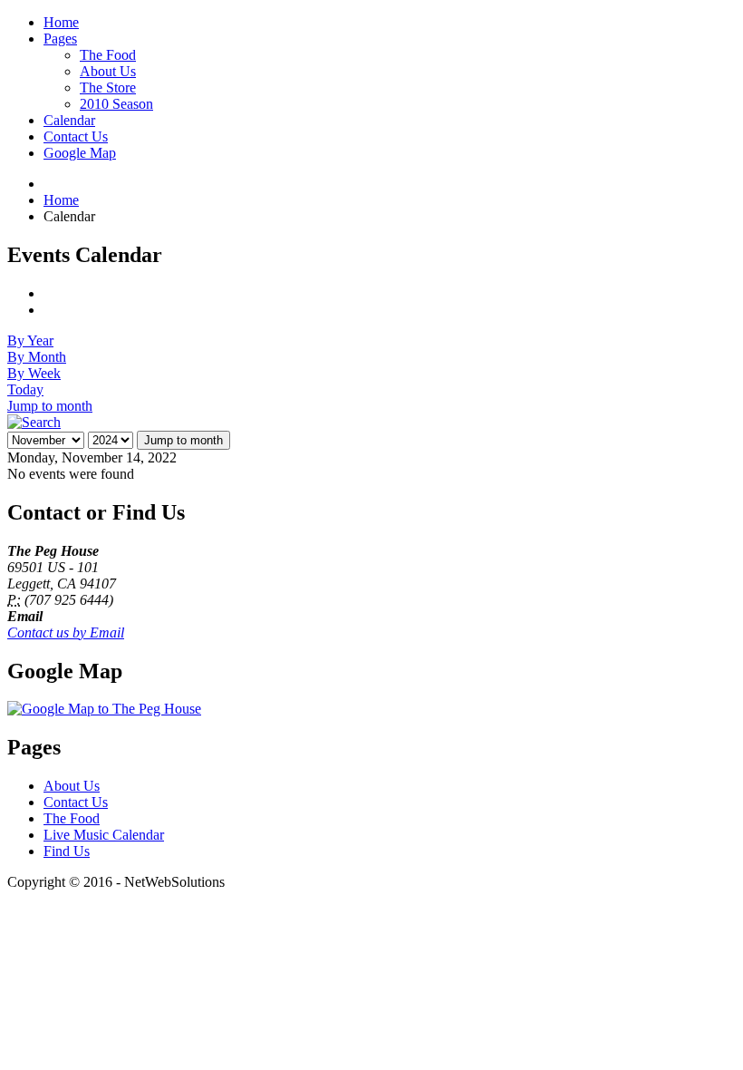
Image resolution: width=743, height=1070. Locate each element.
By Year (30, 340)
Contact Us (75, 802)
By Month (36, 357)
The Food (71, 818)
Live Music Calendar (103, 834)
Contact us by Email (65, 632)
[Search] (34, 422)
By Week (34, 373)
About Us (71, 785)
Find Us (66, 851)
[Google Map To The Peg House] (104, 708)
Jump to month (49, 405)
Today (25, 389)
